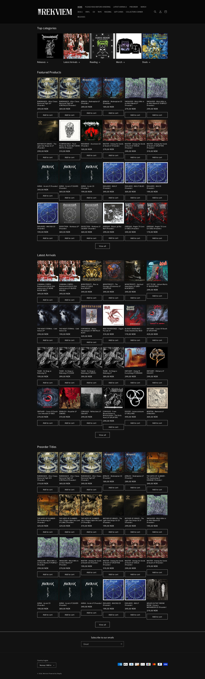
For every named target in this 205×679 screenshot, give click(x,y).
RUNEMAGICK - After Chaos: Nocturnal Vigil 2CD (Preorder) (47, 478)
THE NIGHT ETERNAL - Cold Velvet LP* (47, 330)
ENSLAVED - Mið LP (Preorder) (110, 187)
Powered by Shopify (55, 673)
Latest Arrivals (70, 62)
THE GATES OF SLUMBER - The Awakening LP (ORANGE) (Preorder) (156, 478)
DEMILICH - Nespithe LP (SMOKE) (68, 413)
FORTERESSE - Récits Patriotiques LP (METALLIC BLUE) (90, 331)
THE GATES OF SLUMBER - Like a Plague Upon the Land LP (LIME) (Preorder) (69, 520)
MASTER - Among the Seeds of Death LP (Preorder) (113, 145)
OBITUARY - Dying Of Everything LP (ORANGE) (133, 372)
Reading (94, 62)
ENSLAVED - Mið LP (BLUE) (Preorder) (134, 187)
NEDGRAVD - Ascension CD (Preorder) (91, 145)
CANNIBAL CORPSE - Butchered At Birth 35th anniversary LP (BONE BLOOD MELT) (46, 287)
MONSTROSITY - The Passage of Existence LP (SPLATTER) (112, 286)
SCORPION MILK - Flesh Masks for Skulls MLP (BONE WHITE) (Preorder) (69, 146)
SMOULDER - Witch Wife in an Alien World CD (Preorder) (156, 520)
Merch (119, 62)
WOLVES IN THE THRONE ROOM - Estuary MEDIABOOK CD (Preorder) (156, 605)
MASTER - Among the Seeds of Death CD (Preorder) (91, 562)
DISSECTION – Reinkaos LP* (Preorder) (69, 228)
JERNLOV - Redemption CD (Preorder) (112, 102)
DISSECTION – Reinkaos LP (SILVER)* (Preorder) (90, 228)
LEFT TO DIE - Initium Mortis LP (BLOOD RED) (157, 285)
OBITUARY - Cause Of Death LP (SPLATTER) (157, 330)
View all (102, 246)
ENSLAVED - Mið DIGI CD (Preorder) (46, 228)
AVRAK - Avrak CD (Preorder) (87, 187)
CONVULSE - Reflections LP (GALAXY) (91, 413)
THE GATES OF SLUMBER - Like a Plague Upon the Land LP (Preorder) (91, 520)
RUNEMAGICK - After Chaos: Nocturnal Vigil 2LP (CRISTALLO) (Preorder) (69, 103)
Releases (41, 62)
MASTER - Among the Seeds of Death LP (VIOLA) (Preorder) (135, 146)
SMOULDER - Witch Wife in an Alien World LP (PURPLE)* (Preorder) (157, 103)
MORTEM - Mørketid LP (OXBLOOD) (155, 413)
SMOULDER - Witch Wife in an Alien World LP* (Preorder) (134, 103)
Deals (145, 62)
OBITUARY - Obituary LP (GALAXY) (155, 372)
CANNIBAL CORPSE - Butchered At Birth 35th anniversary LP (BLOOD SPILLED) (68, 287)
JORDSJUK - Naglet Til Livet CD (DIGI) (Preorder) (156, 228)
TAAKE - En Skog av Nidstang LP (110, 372)
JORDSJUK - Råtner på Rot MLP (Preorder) (112, 228)
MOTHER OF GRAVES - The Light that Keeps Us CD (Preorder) (112, 520)
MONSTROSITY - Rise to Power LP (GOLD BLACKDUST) (89, 286)
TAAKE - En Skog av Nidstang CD (44, 372)
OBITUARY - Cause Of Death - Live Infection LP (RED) (47, 413)
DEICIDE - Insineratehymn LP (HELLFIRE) (134, 413)
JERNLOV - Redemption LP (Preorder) (90, 102)
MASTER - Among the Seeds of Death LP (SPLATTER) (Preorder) (157, 146)
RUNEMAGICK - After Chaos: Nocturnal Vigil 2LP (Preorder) (47, 103)
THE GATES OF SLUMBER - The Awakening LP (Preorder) (46, 520)
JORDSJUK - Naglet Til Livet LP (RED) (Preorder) (134, 228)
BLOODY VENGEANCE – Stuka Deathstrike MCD (133, 330)
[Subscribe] (121, 644)
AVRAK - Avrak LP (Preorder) (47, 186)
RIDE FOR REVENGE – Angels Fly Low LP (113, 330)
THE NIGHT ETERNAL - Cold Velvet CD (69, 330)
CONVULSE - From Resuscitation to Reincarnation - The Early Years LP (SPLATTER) (112, 415)
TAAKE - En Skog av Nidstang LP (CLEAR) (66, 372)
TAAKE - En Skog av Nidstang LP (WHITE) (88, 372)
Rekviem (46, 673)
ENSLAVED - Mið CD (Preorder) (154, 187)
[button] (155, 11)
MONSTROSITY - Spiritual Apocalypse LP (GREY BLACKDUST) (134, 286)
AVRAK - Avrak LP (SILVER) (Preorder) (68, 187)
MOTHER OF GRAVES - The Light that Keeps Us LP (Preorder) (46, 146)
